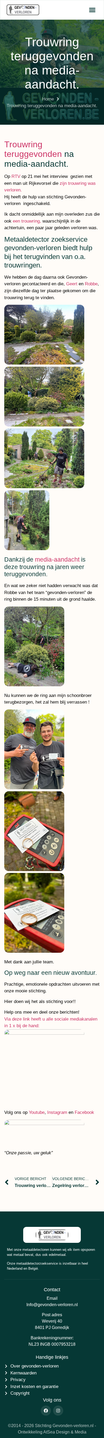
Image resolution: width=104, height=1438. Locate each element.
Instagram (57, 1112)
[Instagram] (58, 1411)
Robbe (91, 283)
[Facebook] (46, 1411)
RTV (15, 176)
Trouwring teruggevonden (33, 149)
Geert (71, 283)
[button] (92, 10)
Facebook (84, 1112)
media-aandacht (57, 559)
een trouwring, (27, 221)
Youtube (37, 1112)
